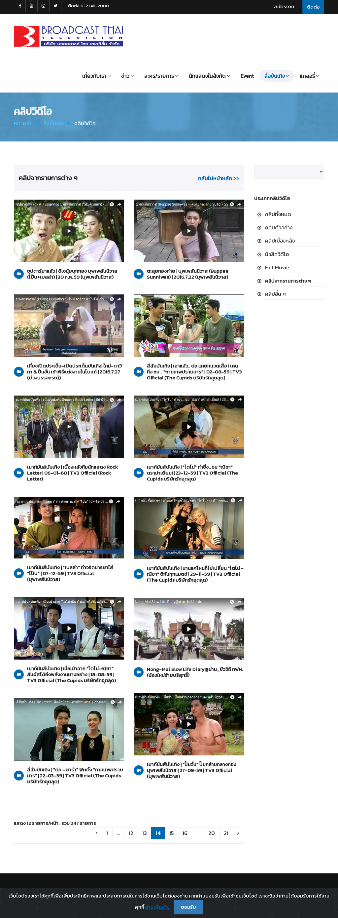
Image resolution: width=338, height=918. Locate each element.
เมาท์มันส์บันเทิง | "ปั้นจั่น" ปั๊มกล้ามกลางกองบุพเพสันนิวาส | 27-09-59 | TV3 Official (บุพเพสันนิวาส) (191, 770)
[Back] (96, 833)
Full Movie (277, 267)
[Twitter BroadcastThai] (55, 6)
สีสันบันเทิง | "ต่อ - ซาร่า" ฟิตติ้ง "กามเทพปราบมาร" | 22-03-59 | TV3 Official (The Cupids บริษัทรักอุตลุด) (75, 775)
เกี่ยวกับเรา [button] (94, 76)
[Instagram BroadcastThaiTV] (44, 6)
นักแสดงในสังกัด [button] (207, 76)
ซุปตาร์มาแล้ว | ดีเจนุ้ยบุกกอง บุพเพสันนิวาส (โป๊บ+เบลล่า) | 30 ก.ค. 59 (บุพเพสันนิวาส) (72, 274)
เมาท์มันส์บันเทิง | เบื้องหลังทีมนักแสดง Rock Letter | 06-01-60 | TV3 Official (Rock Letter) (72, 473)
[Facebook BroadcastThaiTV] (20, 6)
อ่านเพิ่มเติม (157, 907)
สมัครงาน (284, 6)
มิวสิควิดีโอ (277, 254)
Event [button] (247, 76)
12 (131, 833)
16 (185, 833)
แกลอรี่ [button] (307, 76)
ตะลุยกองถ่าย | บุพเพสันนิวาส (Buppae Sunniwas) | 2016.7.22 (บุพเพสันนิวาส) (187, 274)
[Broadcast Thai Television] (68, 36)
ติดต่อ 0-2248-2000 (88, 6)
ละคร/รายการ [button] (159, 76)
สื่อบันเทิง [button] (274, 76)
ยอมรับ (188, 907)
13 (144, 833)
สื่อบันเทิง (53, 123)
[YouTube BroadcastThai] (32, 6)
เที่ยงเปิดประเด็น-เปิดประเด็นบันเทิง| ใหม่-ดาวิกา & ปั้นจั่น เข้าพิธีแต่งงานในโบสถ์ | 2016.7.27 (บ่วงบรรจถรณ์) (74, 372)
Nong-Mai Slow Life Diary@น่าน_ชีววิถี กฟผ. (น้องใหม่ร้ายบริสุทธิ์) (195, 672)
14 (158, 833)
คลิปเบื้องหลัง (280, 241)
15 (171, 833)
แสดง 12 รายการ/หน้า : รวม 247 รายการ (55, 823)
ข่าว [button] (125, 76)
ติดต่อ (313, 7)
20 (211, 833)
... (118, 833)
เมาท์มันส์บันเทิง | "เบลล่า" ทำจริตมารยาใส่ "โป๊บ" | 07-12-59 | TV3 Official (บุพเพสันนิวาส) (70, 573)
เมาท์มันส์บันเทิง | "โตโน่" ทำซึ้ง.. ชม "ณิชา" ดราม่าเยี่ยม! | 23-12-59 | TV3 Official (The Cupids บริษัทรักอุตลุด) (192, 473)
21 (226, 833)
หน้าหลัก (23, 123)
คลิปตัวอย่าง (278, 227)
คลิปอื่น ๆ (275, 294)
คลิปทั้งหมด (278, 214)
